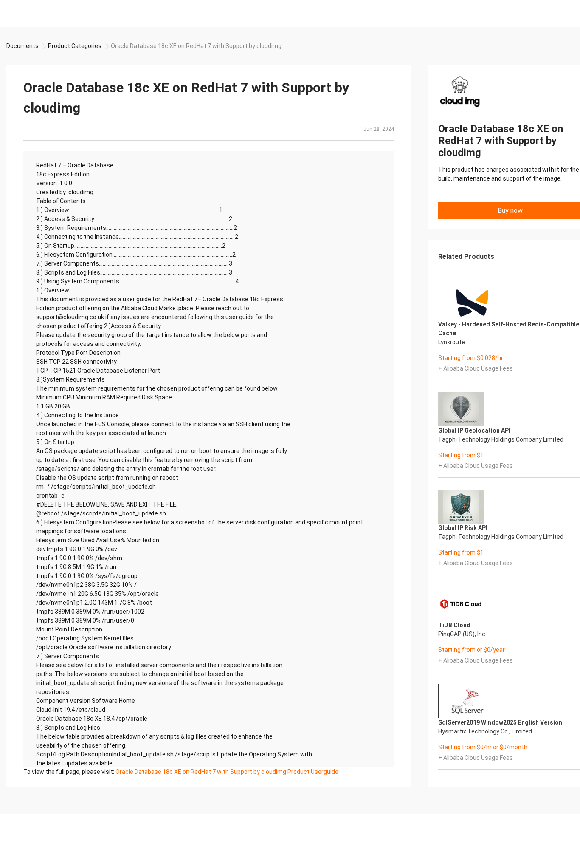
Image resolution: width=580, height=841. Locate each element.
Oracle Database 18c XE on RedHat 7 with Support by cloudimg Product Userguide (226, 771)
